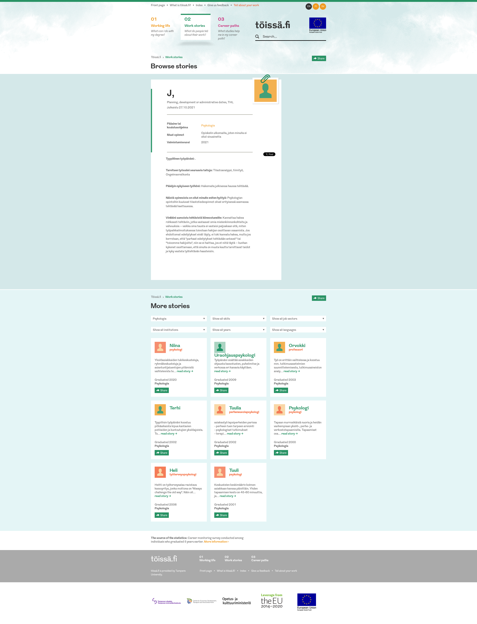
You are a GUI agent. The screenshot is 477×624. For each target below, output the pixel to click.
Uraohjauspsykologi (234, 355)
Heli (174, 470)
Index (199, 5)
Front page (158, 5)
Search (259, 37)
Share (321, 58)
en (308, 6)
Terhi (175, 408)
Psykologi (299, 408)
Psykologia (208, 125)
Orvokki (297, 346)
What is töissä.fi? (180, 5)
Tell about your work (246, 5)
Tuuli (234, 470)
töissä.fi (272, 26)
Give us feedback (218, 5)
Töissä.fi (156, 57)
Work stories (174, 57)
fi (316, 6)
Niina (175, 346)
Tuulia (235, 408)
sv (322, 6)
